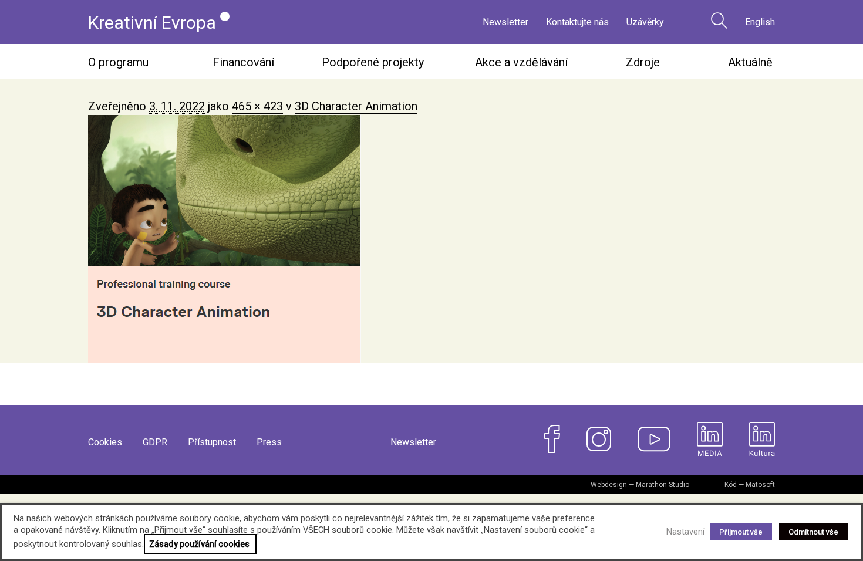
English (760, 22)
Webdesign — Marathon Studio (640, 485)
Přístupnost (212, 442)
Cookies (105, 442)
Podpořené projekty (373, 62)
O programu (118, 62)
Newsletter (505, 22)
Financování (243, 62)
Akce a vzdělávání (521, 62)
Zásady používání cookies (199, 544)
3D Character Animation (356, 106)
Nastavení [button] (685, 531)
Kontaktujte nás (577, 22)
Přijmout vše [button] (741, 532)
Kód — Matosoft (749, 485)
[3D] (431, 239)
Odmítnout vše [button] (813, 532)
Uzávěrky (645, 22)
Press (269, 442)
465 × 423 (257, 106)
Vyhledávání (719, 20)
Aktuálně (750, 62)
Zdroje (643, 62)
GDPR (155, 442)
